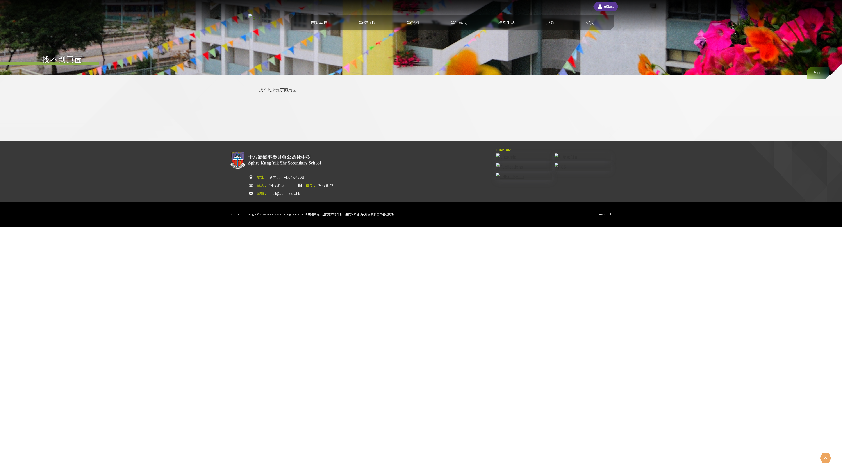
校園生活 (506, 22)
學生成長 (458, 22)
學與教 (413, 22)
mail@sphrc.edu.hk (284, 193)
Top (825, 458)
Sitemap (235, 214)
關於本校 (319, 22)
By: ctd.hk (605, 214)
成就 (550, 22)
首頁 (816, 72)
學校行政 (367, 22)
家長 (590, 22)
